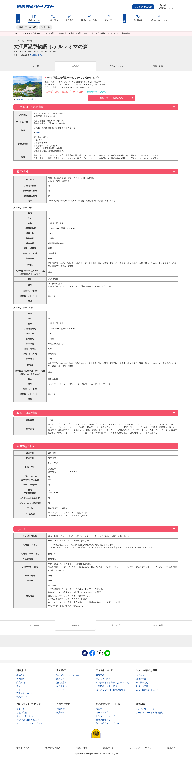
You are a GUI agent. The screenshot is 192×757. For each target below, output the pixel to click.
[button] (143, 6)
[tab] (34, 66)
